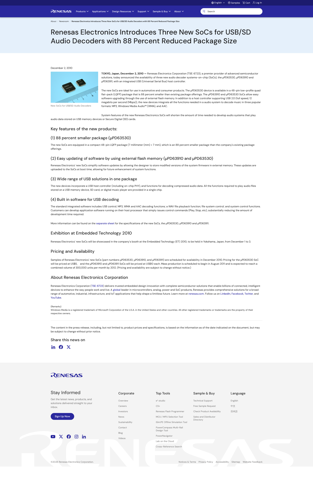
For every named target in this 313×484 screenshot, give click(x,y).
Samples (235, 2)
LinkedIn (225, 293)
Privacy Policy (206, 461)
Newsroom (64, 21)
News (121, 416)
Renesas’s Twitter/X (61, 436)
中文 (233, 406)
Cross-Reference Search (169, 446)
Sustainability (125, 422)
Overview (123, 400)
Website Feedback (252, 461)
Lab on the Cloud (165, 441)
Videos (122, 438)
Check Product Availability (207, 411)
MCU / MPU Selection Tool (169, 416)
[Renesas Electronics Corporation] (61, 11)
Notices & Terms (187, 461)
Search (231, 11)
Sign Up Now (62, 416)
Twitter (249, 293)
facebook (61, 347)
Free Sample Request (204, 406)
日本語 (234, 411)
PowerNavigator (164, 435)
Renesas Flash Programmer (170, 411)
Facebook (237, 293)
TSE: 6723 (97, 286)
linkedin (53, 347)
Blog (120, 432)
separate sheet (105, 223)
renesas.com (196, 293)
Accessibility (222, 461)
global (116, 290)
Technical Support (202, 400)
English (234, 400)
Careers (122, 406)
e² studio (160, 400)
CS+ (158, 406)
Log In (259, 2)
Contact (122, 427)
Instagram (76, 436)
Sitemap (235, 461)
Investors (123, 411)
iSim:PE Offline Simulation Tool (171, 422)
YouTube (56, 297)
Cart (248, 2)
